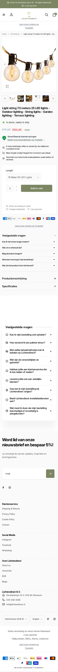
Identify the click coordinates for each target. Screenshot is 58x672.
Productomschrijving (14, 278)
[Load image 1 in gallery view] (12, 98)
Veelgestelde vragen (13, 235)
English (36, 619)
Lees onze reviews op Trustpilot (29, 226)
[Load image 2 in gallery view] (20, 98)
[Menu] (4, 15)
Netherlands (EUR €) (14, 619)
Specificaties (9, 286)
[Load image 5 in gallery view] (46, 98)
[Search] (47, 15)
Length (9, 170)
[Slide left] (5, 64)
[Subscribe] (50, 473)
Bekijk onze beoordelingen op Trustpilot (26, 140)
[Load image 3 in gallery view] (29, 98)
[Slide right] (53, 64)
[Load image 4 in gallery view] (37, 98)
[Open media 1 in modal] (29, 64)
